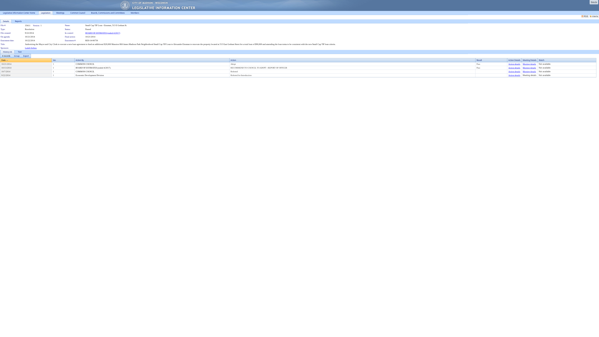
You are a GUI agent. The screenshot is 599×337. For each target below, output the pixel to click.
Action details (514, 64)
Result (479, 60)
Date (3, 60)
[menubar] (15, 56)
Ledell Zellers (31, 48)
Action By (80, 60)
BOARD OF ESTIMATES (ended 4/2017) (102, 33)
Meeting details (529, 64)
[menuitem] (6, 56)
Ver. (54, 60)
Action (233, 60)
